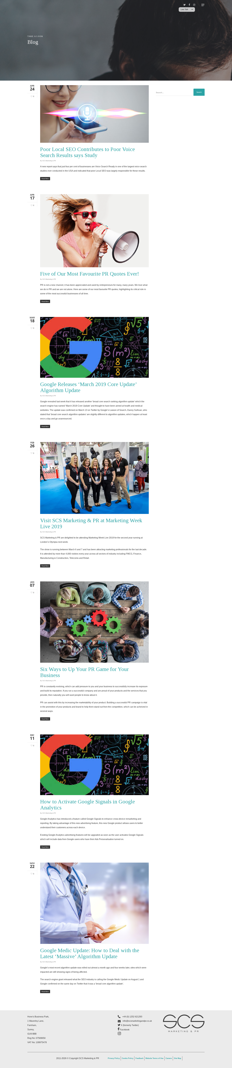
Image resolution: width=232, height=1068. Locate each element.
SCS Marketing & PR (49, 160)
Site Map (177, 1058)
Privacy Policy (114, 1058)
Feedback (139, 1058)
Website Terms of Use (154, 1058)
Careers (169, 1058)
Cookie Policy (127, 1058)
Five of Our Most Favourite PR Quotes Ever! (89, 274)
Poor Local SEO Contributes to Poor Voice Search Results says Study (87, 152)
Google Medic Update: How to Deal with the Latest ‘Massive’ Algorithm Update (89, 953)
